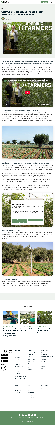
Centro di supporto (32, 366)
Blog (29, 385)
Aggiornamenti (31, 367)
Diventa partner (18, 394)
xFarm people (18, 387)
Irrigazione (17, 373)
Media (29, 399)
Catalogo (30, 394)
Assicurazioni (44, 364)
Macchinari (17, 359)
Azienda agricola (45, 354)
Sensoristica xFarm (32, 352)
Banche (43, 366)
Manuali (30, 395)
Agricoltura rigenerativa (20, 366)
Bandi (29, 390)
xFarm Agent (31, 354)
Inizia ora (44, 2)
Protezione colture (19, 361)
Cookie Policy (26, 215)
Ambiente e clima (19, 368)
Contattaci (17, 388)
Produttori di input (45, 370)
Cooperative (44, 363)
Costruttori (43, 368)
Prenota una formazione (47, 388)
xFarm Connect (31, 359)
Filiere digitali (31, 397)
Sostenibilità (17, 364)
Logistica (17, 371)
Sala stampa (31, 392)
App (29, 356)
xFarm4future (18, 392)
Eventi (29, 388)
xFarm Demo (44, 385)
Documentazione (19, 380)
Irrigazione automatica (20, 375)
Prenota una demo (46, 387)
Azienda (16, 385)
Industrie (43, 361)
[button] (51, 2)
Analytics (30, 358)
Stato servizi (31, 369)
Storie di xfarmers (32, 387)
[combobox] (38, 2)
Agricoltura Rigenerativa (47, 356)
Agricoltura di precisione (20, 376)
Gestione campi (18, 355)
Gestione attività (18, 357)
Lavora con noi (18, 390)
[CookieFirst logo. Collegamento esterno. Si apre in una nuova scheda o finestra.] (12, 203)
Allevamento (18, 369)
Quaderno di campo (46, 352)
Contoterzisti (44, 358)
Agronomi (43, 359)
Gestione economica (19, 362)
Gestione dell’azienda (20, 378)
